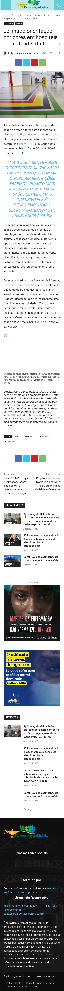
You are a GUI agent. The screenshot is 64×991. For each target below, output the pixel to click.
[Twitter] (26, 62)
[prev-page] (6, 573)
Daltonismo (42, 436)
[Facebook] (18, 62)
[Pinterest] (34, 62)
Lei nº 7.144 (26, 143)
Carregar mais (31, 809)
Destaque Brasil (9, 543)
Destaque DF (10, 523)
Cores (17, 436)
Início (6, 15)
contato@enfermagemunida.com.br (24, 913)
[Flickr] (27, 863)
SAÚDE (19, 23)
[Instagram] (36, 863)
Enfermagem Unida (21, 53)
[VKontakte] (45, 863)
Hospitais (9, 441)
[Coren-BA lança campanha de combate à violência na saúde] (12, 561)
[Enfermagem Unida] (6, 53)
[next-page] (11, 573)
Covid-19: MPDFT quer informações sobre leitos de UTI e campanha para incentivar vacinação (17, 486)
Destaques (17, 15)
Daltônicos (28, 436)
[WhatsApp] (42, 62)
